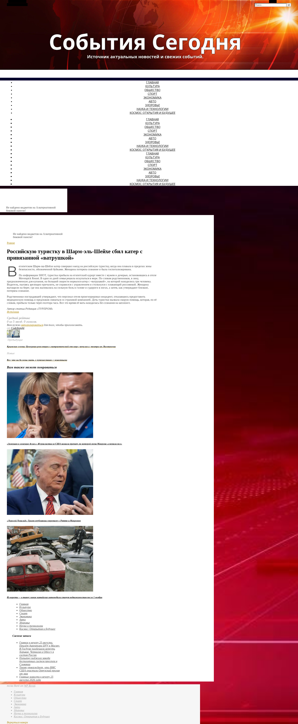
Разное (11, 242)
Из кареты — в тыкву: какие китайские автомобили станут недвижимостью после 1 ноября (54, 597)
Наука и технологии (152, 109)
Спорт (152, 94)
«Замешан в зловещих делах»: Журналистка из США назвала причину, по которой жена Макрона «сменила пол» (64, 443)
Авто (152, 101)
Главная (152, 82)
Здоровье (152, 105)
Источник (13, 311)
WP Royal (29, 685)
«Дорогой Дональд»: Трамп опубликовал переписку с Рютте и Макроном (44, 520)
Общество (152, 90)
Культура (152, 86)
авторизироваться (32, 324)
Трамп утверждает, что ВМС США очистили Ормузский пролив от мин (39, 670)
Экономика (152, 97)
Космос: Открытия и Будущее (152, 113)
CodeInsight (17, 328)
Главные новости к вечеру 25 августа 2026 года (36, 678)
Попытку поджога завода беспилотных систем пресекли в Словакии (38, 661)
